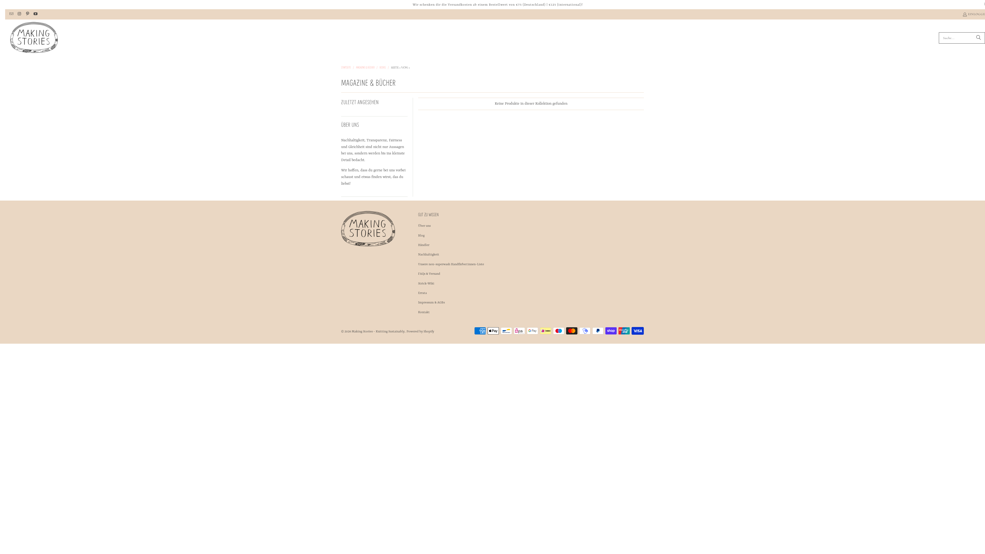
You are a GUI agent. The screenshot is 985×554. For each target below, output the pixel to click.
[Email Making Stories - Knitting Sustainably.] (11, 14)
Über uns (424, 226)
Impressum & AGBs (431, 302)
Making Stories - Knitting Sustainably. (378, 331)
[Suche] (978, 38)
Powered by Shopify (420, 331)
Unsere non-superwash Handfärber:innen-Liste (451, 264)
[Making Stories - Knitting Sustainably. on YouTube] (35, 14)
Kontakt (424, 312)
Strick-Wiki (426, 283)
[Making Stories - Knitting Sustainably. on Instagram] (19, 14)
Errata (422, 293)
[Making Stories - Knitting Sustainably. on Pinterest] (27, 14)
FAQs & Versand (429, 274)
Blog (421, 236)
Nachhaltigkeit (428, 254)
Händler (423, 245)
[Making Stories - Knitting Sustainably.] (34, 38)
